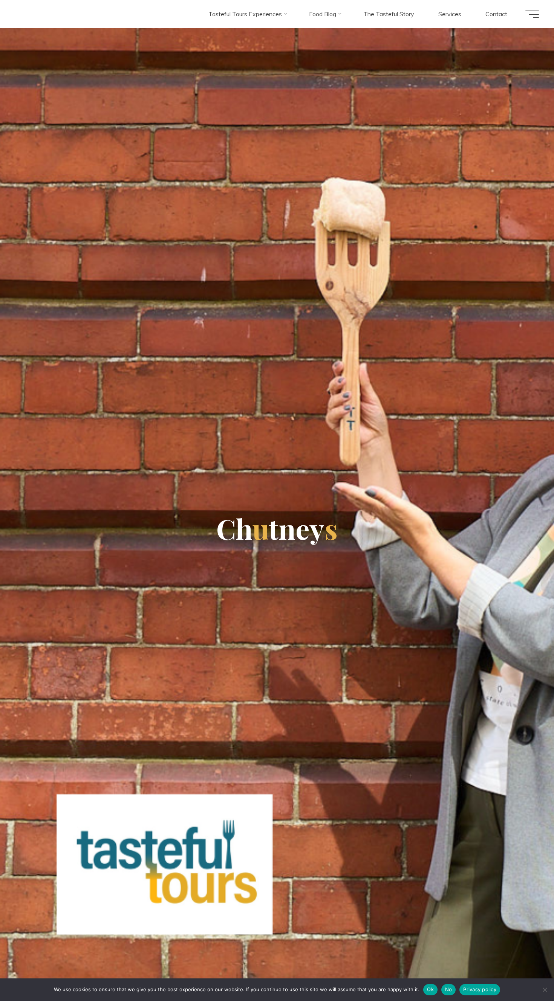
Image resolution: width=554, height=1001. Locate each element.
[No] (544, 989)
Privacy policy (479, 989)
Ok (430, 989)
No (448, 989)
